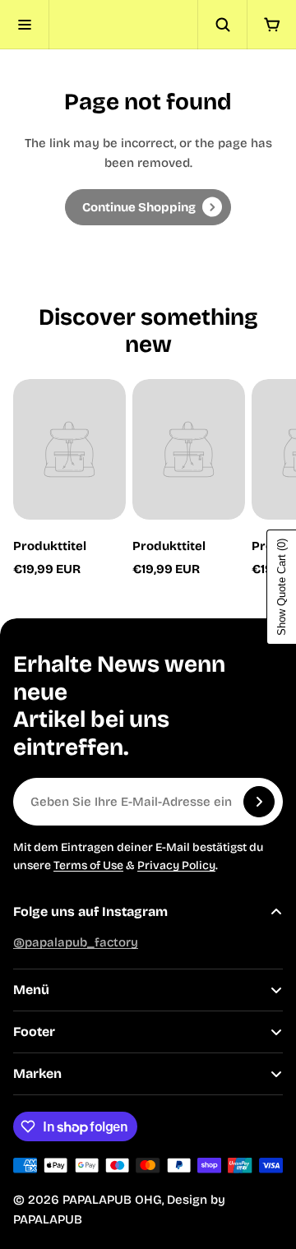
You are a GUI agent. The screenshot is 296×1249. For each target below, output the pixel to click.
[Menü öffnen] (24, 24)
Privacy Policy (176, 865)
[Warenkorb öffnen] (271, 24)
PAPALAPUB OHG (112, 1199)
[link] (148, 207)
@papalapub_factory (75, 942)
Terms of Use (88, 865)
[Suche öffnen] (222, 24)
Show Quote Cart (281, 587)
